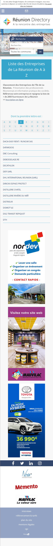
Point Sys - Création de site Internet (26, 534)
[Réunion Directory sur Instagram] (40, 463)
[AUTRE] (48, 130)
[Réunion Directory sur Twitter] (22, 463)
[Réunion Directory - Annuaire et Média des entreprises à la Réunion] (26, 22)
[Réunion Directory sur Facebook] (13, 463)
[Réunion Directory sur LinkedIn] (31, 463)
